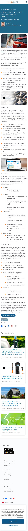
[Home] (12, 2)
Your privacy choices (13, 525)
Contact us (6, 479)
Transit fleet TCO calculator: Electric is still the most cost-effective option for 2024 (11, 403)
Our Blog (3, 9)
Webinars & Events (9, 491)
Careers (6, 477)
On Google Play (9, 452)
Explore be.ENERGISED (8, 315)
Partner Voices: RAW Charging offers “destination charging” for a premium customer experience (13, 352)
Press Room (7, 487)
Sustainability (7, 475)
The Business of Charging (10, 9)
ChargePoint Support (9, 461)
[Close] (24, 507)
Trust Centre (7, 465)
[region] (13, 517)
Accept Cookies (13, 521)
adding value (4, 51)
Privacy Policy (20, 517)
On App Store (8, 449)
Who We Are (7, 473)
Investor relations (8, 489)
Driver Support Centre (9, 463)
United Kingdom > (9, 502)
